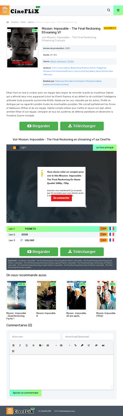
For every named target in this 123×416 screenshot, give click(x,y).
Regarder (40, 126)
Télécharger (84, 126)
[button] (13, 345)
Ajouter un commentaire (25, 393)
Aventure (61, 61)
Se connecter (61, 197)
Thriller (70, 61)
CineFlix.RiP (46, 411)
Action (53, 61)
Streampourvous (67, 411)
